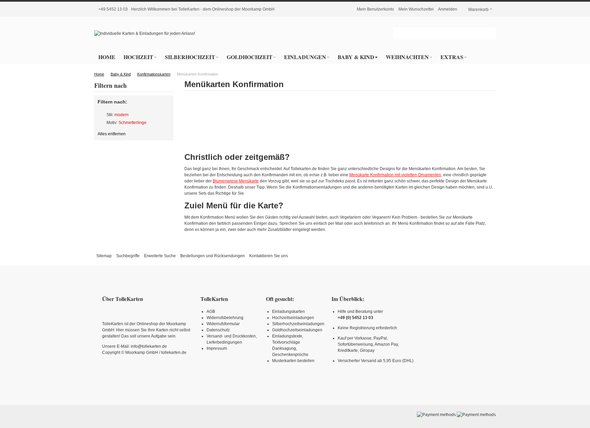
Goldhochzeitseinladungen (297, 330)
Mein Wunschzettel (416, 9)
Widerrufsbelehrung (225, 317)
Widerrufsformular (223, 323)
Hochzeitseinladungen (293, 317)
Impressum (217, 348)
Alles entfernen (112, 134)
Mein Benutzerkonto (375, 9)
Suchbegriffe (128, 255)
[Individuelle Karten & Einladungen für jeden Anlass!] (144, 33)
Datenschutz (218, 330)
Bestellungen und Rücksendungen (212, 255)
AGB (211, 311)
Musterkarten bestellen (293, 360)
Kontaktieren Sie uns (268, 255)
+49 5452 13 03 (113, 9)
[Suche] (489, 33)
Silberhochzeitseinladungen (298, 323)
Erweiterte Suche (160, 255)
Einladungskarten (288, 311)
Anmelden (447, 9)
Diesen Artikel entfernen (101, 115)
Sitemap (104, 255)
